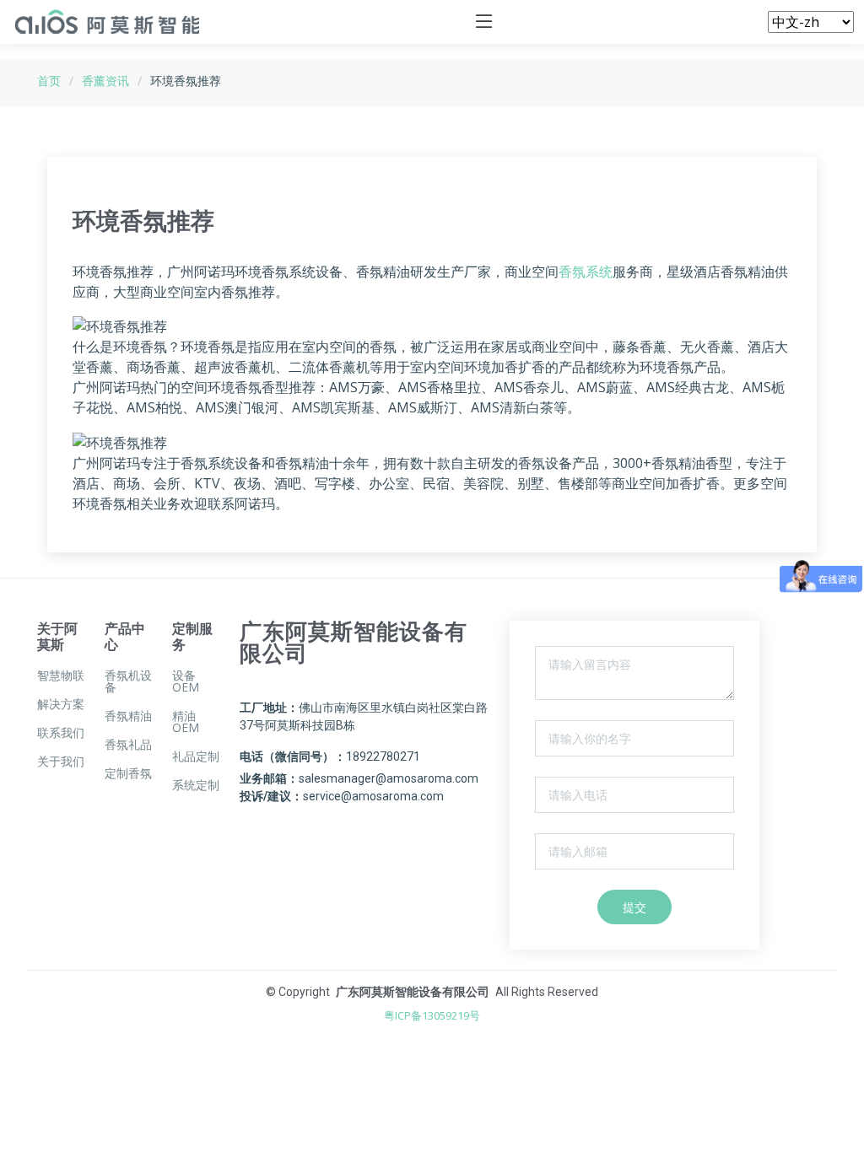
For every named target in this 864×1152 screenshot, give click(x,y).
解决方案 (60, 704)
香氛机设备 (128, 681)
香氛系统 (586, 271)
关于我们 (60, 761)
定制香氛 (128, 773)
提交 (634, 907)
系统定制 (195, 785)
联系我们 (60, 733)
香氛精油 (128, 716)
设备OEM (185, 681)
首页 (49, 81)
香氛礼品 (128, 745)
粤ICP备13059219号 (432, 1015)
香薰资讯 (105, 81)
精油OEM (185, 722)
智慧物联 (60, 675)
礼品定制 (195, 756)
